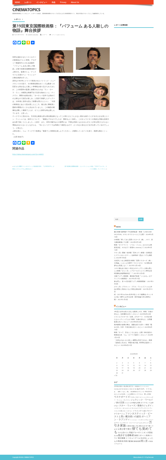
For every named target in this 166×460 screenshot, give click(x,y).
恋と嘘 (116, 435)
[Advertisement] (134, 121)
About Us (75, 2)
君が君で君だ (125, 429)
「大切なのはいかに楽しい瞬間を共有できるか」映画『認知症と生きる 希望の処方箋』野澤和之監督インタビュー (133, 342)
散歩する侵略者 (126, 435)
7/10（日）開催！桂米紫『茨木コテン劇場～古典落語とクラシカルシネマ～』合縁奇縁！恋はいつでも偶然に (133, 255)
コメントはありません (58, 35)
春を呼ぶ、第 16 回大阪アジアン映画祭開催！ (130, 281)
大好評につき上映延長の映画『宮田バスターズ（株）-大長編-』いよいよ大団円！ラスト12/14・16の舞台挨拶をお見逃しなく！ (133, 263)
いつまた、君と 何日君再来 (129, 391)
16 (117, 368)
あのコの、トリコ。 (145, 389)
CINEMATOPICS (26, 9)
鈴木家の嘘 (126, 441)
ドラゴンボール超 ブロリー (142, 411)
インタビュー (41, 2)
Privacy (63, 2)
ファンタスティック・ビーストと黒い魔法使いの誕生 (133, 415)
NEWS (17, 2)
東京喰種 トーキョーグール (129, 438)
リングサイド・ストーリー (128, 423)
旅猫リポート (139, 435)
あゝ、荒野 (117, 391)
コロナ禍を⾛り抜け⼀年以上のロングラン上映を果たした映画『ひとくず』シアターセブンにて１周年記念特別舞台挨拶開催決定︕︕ (133, 270)
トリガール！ (129, 411)
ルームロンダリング (142, 423)
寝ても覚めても (133, 430)
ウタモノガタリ (135, 397)
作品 (53, 2)
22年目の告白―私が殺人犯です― (124, 386)
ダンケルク (135, 408)
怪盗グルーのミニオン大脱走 (141, 432)
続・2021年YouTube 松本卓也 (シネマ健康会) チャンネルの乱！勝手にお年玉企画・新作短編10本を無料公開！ (133, 297)
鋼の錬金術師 (135, 441)
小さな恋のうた (123, 432)
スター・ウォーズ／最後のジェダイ (135, 405)
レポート (28, 2)
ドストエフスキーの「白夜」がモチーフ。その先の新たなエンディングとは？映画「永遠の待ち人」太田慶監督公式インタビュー (133, 319)
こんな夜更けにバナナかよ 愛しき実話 (139, 394)
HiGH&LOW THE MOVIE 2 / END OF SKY (125, 389)
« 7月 (115, 375)
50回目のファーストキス (142, 386)
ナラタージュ (119, 413)
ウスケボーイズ (122, 396)
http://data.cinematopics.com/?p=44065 (28, 154)
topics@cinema (19, 35)
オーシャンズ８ (144, 397)
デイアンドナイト (143, 408)
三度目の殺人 (131, 426)
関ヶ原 (144, 440)
